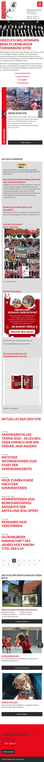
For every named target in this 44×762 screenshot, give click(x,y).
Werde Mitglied (22, 714)
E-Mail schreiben (8, 752)
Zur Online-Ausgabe (10, 281)
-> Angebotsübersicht (22, 76)
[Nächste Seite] (30, 564)
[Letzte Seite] (35, 564)
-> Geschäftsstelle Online (22, 73)
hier (10, 408)
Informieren (4, 136)
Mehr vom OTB (17, 113)
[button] (18, 33)
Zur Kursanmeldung (22, 668)
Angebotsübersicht (9, 197)
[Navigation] (39, 4)
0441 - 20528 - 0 (33, 16)
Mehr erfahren (26, 142)
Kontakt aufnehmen (22, 621)
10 (19, 564)
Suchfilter (13, 212)
